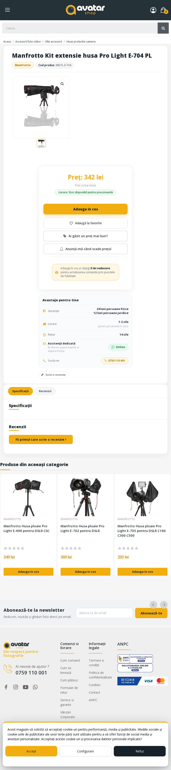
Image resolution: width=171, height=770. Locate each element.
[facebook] (6, 687)
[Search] (163, 28)
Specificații (20, 391)
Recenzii (45, 391)
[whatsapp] (35, 687)
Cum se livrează (65, 670)
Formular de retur (69, 690)
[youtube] (25, 687)
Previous (153, 605)
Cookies (94, 685)
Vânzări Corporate (67, 714)
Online (120, 347)
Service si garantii (67, 702)
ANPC (93, 700)
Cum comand (70, 660)
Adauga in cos (85, 209)
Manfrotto (23, 65)
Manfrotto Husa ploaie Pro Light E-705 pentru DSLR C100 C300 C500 (142, 531)
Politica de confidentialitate (100, 674)
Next (164, 605)
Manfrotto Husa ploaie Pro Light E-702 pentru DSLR (82, 528)
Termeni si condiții (96, 662)
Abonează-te (151, 613)
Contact (94, 692)
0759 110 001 (116, 361)
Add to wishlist (85, 223)
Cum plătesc (69, 680)
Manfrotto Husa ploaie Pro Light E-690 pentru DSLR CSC (26, 528)
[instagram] (15, 687)
